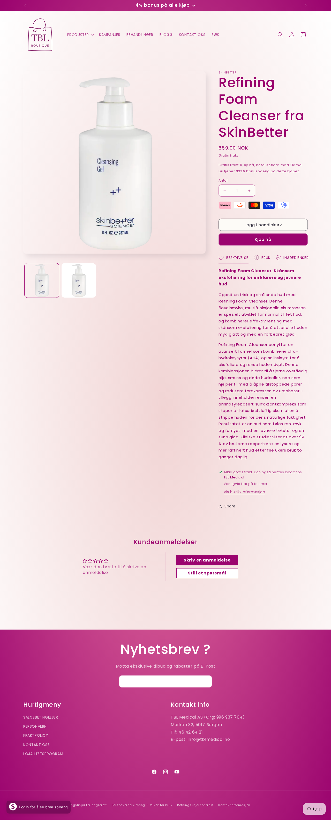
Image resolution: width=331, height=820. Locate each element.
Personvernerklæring (128, 805)
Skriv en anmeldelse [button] (207, 560)
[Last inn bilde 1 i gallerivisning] (42, 280)
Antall (223, 180)
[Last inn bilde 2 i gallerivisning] (79, 280)
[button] (80, 34)
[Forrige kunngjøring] (25, 5)
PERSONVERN (35, 726)
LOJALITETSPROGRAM (43, 753)
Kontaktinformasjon (234, 805)
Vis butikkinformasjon (244, 491)
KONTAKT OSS (36, 744)
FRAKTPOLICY (35, 735)
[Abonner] (206, 681)
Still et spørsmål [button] (207, 573)
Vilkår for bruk (161, 805)
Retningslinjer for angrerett (85, 805)
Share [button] (230, 506)
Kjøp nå (263, 239)
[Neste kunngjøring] (306, 5)
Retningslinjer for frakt (195, 805)
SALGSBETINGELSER (40, 717)
